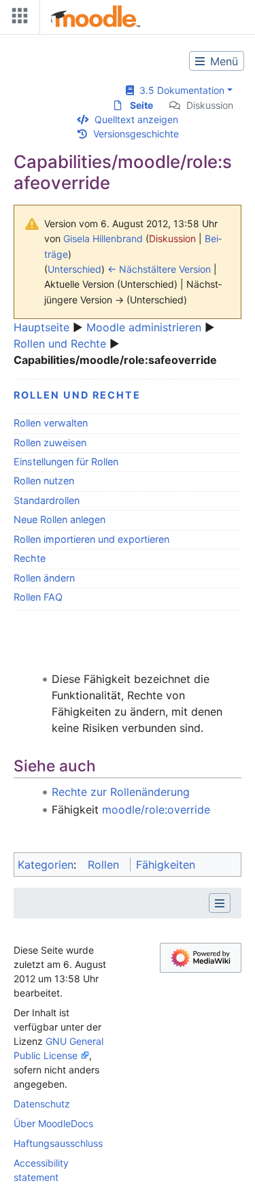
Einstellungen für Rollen (66, 461)
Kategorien (45, 864)
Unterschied (74, 269)
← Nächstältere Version (159, 269)
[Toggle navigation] (17, 18)
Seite (141, 105)
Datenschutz (42, 1103)
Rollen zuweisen (50, 442)
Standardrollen (47, 500)
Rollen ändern (44, 578)
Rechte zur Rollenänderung (121, 792)
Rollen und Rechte (60, 343)
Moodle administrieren (143, 327)
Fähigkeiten (165, 864)
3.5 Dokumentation (179, 90)
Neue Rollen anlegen (59, 519)
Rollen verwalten (51, 423)
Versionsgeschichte (136, 133)
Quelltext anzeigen (136, 119)
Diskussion (209, 105)
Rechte (30, 558)
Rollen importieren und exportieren (91, 539)
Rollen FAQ (38, 597)
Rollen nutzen (44, 480)
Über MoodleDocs (53, 1123)
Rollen (103, 864)
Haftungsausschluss (58, 1143)
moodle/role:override (156, 809)
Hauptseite (41, 327)
